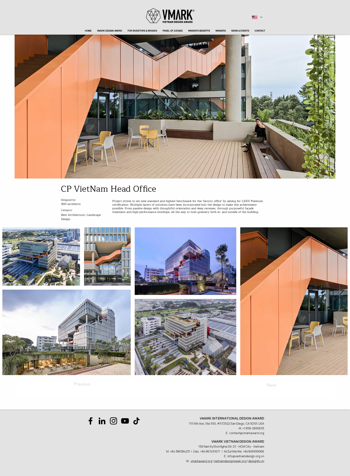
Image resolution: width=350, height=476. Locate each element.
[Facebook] (90, 421)
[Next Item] (340, 301)
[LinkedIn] (102, 421)
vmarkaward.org (201, 461)
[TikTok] (136, 421)
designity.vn (256, 461)
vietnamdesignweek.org (230, 461)
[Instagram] (113, 421)
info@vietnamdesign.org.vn (246, 456)
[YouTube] (125, 421)
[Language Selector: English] (257, 17)
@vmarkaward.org (252, 433)
